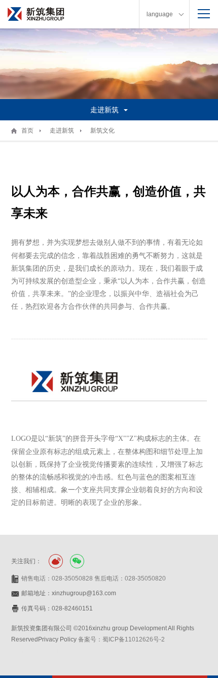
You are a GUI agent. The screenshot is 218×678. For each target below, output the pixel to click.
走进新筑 (62, 130)
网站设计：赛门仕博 (38, 650)
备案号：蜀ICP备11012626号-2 (121, 639)
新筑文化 (102, 130)
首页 (27, 130)
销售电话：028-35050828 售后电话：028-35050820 (93, 578)
